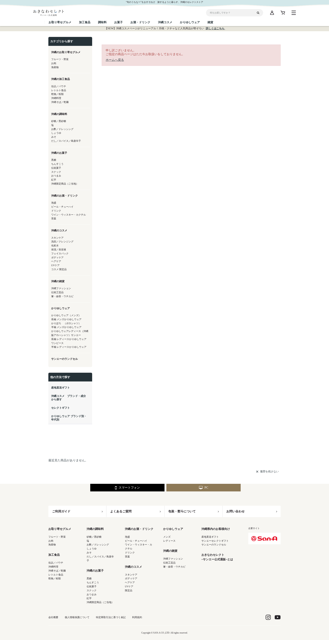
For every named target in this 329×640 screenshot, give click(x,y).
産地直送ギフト (210, 536)
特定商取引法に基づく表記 (111, 617)
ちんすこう (93, 582)
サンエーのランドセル (213, 544)
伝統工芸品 (169, 562)
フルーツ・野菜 (57, 536)
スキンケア (131, 574)
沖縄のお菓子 (95, 570)
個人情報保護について (77, 617)
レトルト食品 (55, 574)
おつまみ (92, 594)
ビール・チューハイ (136, 540)
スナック (92, 590)
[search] (259, 12)
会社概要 (53, 617)
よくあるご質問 (121, 511)
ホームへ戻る (115, 59)
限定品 (128, 590)
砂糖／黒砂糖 (94, 536)
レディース (169, 540)
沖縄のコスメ (133, 566)
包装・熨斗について (182, 511)
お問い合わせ (235, 511)
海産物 (52, 544)
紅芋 (89, 598)
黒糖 (89, 578)
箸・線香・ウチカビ (174, 566)
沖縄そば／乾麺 (57, 570)
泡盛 (127, 536)
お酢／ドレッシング (98, 544)
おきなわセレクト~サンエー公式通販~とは (217, 557)
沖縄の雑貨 (170, 550)
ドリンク (130, 552)
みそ (89, 552)
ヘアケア (130, 582)
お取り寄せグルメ (59, 528)
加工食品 (54, 554)
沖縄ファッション (173, 558)
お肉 (50, 540)
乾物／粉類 (54, 578)
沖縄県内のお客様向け (215, 528)
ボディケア (131, 578)
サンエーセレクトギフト (215, 540)
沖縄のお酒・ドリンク (139, 528)
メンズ (167, 536)
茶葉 (127, 556)
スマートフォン (129, 487)
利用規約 (137, 617)
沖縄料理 (53, 566)
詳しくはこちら (215, 28)
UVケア (129, 586)
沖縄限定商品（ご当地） (100, 602)
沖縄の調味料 (95, 528)
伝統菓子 (92, 586)
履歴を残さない (269, 471)
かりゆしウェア (173, 528)
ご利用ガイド (61, 511)
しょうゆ (92, 548)
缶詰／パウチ (55, 562)
